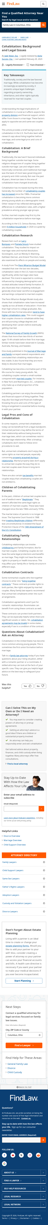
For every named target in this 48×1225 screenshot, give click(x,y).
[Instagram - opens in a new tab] (29, 1155)
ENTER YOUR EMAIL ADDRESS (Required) (19, 1135)
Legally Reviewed (14, 64)
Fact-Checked (37, 64)
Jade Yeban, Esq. (11, 56)
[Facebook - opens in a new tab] (4, 1155)
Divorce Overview (12, 836)
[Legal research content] (43, 1196)
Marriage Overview (13, 840)
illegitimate (27, 499)
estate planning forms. (17, 945)
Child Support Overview (15, 844)
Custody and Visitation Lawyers (17, 903)
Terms (4, 1218)
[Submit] (41, 808)
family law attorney (19, 655)
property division (10, 115)
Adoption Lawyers (10, 895)
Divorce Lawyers (10, 911)
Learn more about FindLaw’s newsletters (19, 818)
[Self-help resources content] (43, 1188)
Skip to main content (24, 2)
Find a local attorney (17, 763)
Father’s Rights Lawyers (13, 886)
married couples (24, 378)
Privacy (13, 1218)
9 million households (16, 226)
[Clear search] (39, 1035)
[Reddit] (38, 1155)
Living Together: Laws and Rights (14, 39)
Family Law (24, 37)
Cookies (36, 1218)
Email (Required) (11, 804)
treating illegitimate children (19, 520)
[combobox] (24, 1035)
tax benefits (28, 475)
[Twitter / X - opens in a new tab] (21, 1155)
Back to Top (25, 1087)
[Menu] (3, 3)
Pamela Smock (22, 244)
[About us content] (43, 1172)
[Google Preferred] (4, 1163)
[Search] (43, 4)
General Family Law (18, 1063)
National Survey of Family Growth (21, 333)
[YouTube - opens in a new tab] (12, 1155)
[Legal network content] (43, 1204)
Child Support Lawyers (12, 870)
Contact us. (26, 1118)
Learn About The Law (9, 37)
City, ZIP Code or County (17, 1030)
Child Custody (15, 1072)
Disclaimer (24, 1218)
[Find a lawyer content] (43, 1180)
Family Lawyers (9, 862)
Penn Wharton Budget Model (32, 265)
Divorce (11, 1068)
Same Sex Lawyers (10, 878)
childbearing (8, 547)
